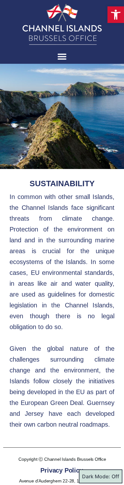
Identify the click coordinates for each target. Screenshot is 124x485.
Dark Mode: (96, 476)
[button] (115, 14)
